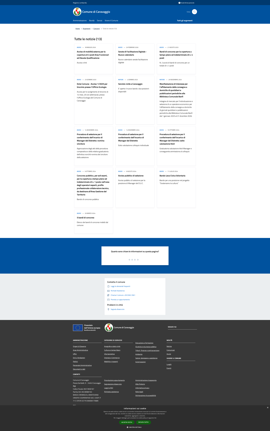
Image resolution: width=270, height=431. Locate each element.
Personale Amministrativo (82, 365)
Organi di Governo (79, 346)
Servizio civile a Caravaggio (130, 84)
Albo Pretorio (140, 384)
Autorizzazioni (140, 362)
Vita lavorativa (109, 354)
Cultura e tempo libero (112, 350)
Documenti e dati (79, 369)
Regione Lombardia (80, 2)
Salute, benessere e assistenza (146, 358)
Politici (75, 361)
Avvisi (79, 47)
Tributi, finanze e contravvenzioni (147, 350)
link (155, 418)
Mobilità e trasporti (111, 361)
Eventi (169, 368)
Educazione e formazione (144, 343)
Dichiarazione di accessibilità (145, 395)
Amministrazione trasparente (146, 380)
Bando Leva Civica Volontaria (172, 175)
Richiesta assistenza (111, 391)
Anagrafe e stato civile (112, 346)
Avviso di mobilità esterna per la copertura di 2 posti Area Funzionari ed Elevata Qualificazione (93, 55)
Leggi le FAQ (108, 388)
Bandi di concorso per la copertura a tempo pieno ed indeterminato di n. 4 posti (176, 55)
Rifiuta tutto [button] (143, 422)
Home (78, 28)
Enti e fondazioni (79, 357)
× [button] (267, 407)
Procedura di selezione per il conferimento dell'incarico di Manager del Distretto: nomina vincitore (90, 139)
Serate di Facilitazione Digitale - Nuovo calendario (132, 53)
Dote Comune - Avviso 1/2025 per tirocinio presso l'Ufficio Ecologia (92, 85)
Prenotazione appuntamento (114, 380)
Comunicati (171, 350)
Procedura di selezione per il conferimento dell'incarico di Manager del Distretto (131, 137)
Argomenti (86, 28)
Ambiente (138, 354)
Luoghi (169, 364)
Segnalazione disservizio (113, 384)
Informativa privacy (142, 388)
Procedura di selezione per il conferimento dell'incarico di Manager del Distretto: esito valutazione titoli (172, 139)
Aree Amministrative (80, 350)
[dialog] (135, 418)
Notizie (120, 79)
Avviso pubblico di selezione (130, 175)
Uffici (75, 354)
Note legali (139, 391)
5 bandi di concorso (85, 217)
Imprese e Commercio (112, 357)
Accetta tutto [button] (127, 422)
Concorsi (96, 28)
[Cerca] (194, 11)
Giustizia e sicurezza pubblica (145, 346)
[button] (135, 427)
